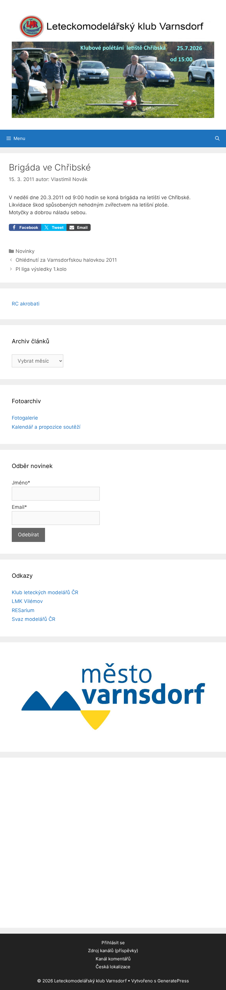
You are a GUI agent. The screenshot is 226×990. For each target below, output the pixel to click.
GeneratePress (173, 981)
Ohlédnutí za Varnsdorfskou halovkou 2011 (66, 260)
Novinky (25, 251)
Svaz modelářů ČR (33, 619)
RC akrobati (25, 304)
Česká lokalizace (113, 966)
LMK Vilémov (27, 601)
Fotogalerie (25, 418)
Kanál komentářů (113, 959)
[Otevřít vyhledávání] (217, 138)
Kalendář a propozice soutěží (46, 427)
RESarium (23, 610)
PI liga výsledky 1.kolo (41, 269)
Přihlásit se (113, 942)
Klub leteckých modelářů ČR (45, 592)
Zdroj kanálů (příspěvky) (113, 950)
